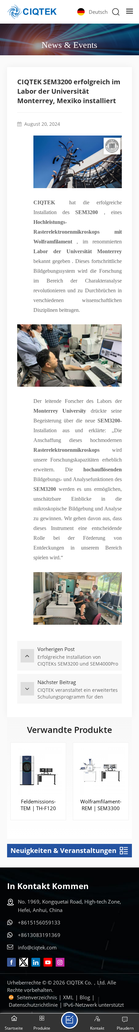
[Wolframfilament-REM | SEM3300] (101, 770)
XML (68, 997)
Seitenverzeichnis (37, 997)
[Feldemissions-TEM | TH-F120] (38, 770)
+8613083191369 (39, 935)
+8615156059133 (39, 922)
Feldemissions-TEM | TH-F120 (38, 805)
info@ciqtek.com (37, 947)
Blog (85, 997)
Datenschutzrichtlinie (33, 1004)
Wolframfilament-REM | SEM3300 (100, 805)
